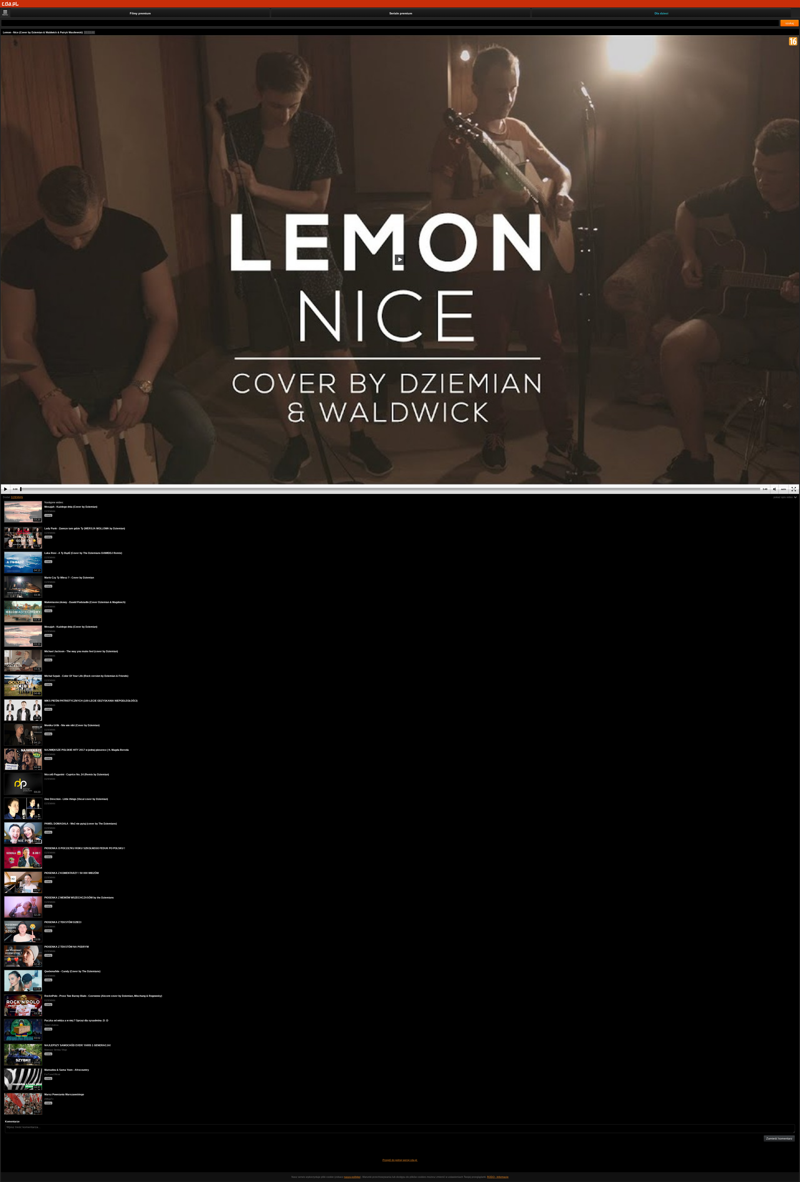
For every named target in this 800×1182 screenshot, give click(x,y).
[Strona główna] (10, 4)
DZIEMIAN (17, 497)
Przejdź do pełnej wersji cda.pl (400, 1160)
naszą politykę (352, 1177)
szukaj (789, 23)
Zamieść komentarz (779, 1138)
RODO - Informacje (498, 1177)
